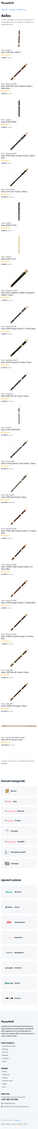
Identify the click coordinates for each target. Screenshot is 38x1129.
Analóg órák (5, 1074)
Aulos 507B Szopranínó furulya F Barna (16, 362)
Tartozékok (5, 1058)
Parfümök (14, 831)
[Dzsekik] (9, 820)
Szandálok (20, 842)
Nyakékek (5, 1055)
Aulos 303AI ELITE (8, 259)
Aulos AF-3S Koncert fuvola (11, 739)
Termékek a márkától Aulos (18, 10)
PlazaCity (17, 1120)
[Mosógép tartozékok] (7, 851)
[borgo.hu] (9, 998)
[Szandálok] (10, 841)
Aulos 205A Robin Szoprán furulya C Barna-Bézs (18, 156)
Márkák (8, 1124)
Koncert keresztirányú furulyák (15, 737)
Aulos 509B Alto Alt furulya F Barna (15, 396)
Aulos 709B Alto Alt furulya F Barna (15, 672)
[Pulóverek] (10, 811)
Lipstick (4, 1061)
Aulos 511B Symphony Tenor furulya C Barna (18, 463)
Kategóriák (14, 1124)
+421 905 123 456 (9, 1099)
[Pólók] (8, 801)
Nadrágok (5, 1049)
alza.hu (16, 907)
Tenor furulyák (10, 189)
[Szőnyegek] (7, 863)
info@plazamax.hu (9, 1103)
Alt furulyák (9, 394)
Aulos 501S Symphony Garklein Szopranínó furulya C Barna (18, 293)
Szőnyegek (15, 863)
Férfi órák (5, 1052)
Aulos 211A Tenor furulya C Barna (14, 191)
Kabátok (4, 1084)
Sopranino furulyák (11, 290)
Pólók (15, 801)
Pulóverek (20, 811)
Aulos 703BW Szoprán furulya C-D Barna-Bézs (17, 637)
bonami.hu (18, 968)
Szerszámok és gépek (8, 1046)
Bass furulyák (10, 495)
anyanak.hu (18, 937)
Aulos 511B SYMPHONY (10, 429)
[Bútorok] (7, 790)
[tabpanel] (19, 389)
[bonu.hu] (9, 982)
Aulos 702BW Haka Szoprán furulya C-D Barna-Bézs (17, 567)
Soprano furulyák (11, 84)
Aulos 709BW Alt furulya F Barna (14, 706)
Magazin (20, 1124)
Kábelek (4, 1071)
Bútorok (13, 791)
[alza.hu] (9, 906)
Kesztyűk (4, 1077)
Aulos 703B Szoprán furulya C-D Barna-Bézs (18, 602)
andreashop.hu (19, 922)
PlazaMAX (4, 10)
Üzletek (3, 1124)
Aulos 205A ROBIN (8, 122)
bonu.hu (17, 983)
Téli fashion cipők (7, 1081)
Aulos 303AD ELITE (9, 225)
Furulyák (8, 50)
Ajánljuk (25, 1124)
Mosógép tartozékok (18, 852)
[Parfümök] (7, 830)
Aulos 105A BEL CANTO (11, 52)
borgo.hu (17, 998)
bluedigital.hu (19, 953)
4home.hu (17, 892)
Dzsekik (18, 821)
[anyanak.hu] (9, 937)
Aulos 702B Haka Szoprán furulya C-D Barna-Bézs (18, 532)
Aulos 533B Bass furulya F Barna (13, 497)
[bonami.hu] (9, 967)
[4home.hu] (9, 891)
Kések (4, 1087)
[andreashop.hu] (9, 922)
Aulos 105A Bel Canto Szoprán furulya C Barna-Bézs (17, 87)
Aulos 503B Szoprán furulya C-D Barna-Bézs (18, 328)
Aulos (3, 50)
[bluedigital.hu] (9, 952)
